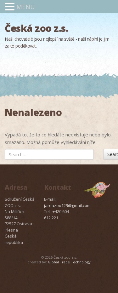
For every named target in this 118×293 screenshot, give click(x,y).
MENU (25, 7)
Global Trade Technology (69, 262)
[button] (10, 7)
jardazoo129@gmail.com (67, 205)
